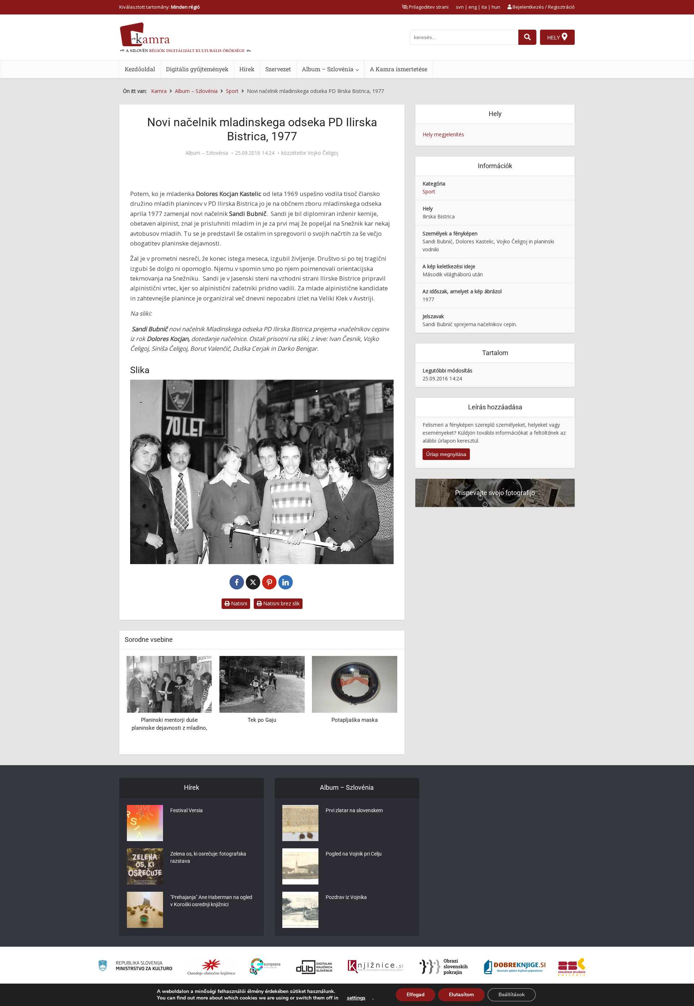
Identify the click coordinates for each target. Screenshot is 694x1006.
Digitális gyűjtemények (197, 69)
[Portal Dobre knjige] (514, 967)
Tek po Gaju (169, 720)
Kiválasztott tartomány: (159, 7)
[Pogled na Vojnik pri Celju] (300, 866)
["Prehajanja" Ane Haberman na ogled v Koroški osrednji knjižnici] (145, 910)
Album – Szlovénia (328, 69)
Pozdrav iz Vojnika (346, 897)
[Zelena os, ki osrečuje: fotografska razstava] (145, 866)
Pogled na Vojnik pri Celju (354, 854)
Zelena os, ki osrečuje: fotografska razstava (208, 857)
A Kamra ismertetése (398, 69)
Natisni (238, 603)
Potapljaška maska (262, 720)
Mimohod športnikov (354, 720)
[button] (379, 703)
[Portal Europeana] (265, 967)
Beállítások (511, 994)
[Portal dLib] (314, 967)
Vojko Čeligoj (323, 153)
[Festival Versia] (145, 823)
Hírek (246, 69)
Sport (429, 191)
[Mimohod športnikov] (354, 683)
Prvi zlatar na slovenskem (354, 810)
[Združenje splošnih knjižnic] (571, 967)
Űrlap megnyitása (446, 454)
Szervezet (278, 69)
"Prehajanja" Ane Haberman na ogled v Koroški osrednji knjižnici (211, 900)
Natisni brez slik (281, 603)
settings (356, 998)
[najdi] (527, 37)
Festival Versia (186, 810)
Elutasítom (461, 994)
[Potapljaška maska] (261, 683)
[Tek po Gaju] (169, 683)
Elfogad (415, 994)
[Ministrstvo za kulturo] (135, 967)
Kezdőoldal (140, 69)
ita (484, 7)
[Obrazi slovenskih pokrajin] (443, 967)
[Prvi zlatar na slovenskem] (300, 823)
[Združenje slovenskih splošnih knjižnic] (375, 967)
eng (472, 7)
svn (460, 7)
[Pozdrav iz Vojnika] (300, 910)
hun (496, 7)
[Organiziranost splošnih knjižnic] (211, 967)
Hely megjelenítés (443, 134)
